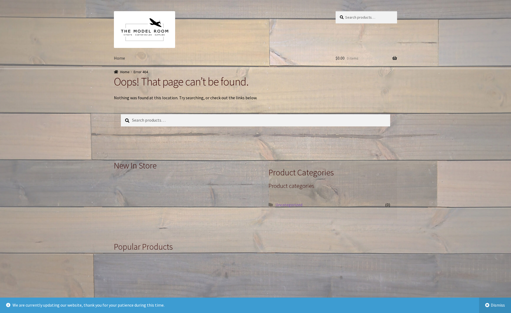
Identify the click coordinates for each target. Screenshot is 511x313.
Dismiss (498, 305)
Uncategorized (288, 204)
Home (119, 58)
